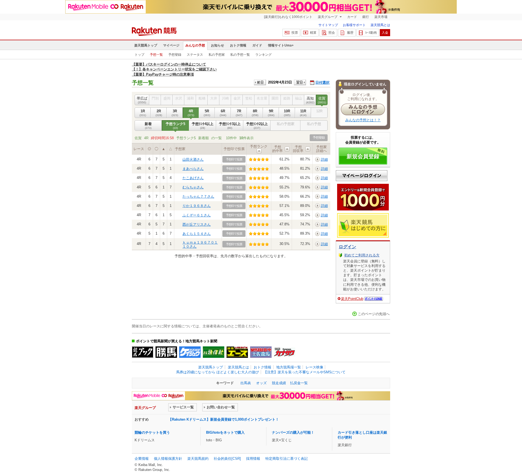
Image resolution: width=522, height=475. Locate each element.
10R (287, 112)
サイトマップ (328, 25)
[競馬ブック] (142, 352)
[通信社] (213, 352)
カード (352, 17)
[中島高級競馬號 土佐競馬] (261, 352)
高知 (310, 100)
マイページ (171, 45)
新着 (148, 125)
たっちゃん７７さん (198, 196)
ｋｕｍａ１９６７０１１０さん (200, 244)
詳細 (324, 159)
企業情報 (142, 459)
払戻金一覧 (299, 383)
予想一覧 (156, 55)
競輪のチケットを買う (152, 432)
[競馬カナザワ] (284, 352)
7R (239, 112)
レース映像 (314, 367)
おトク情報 (238, 45)
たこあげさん (193, 178)
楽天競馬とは (380, 25)
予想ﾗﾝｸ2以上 (257, 125)
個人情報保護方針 (168, 459)
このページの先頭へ (374, 314)
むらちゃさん (193, 187)
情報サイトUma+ (281, 45)
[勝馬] (166, 352)
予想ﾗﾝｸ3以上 (230, 125)
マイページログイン (361, 175)
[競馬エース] (237, 352)
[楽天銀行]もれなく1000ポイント (288, 17)
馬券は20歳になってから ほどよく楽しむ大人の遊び (217, 372)
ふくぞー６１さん (196, 215)
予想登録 (174, 55)
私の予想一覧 (240, 55)
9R (271, 112)
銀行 (365, 17)
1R (142, 112)
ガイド (257, 45)
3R (175, 112)
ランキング (263, 55)
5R (207, 112)
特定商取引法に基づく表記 (286, 459)
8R (255, 112)
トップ (139, 55)
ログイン (347, 246)
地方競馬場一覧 (288, 367)
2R (159, 112)
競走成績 (279, 383)
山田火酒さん (193, 159)
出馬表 (245, 383)
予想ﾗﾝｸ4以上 (202, 125)
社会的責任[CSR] (227, 459)
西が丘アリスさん (196, 224)
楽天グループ (328, 17)
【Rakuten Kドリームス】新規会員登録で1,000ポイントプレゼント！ (223, 419)
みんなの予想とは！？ (363, 120)
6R (223, 112)
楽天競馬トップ (145, 45)
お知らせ (217, 45)
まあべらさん (193, 169)
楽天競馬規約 (198, 459)
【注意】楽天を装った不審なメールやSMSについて (304, 372)
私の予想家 (217, 55)
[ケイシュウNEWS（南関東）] (190, 352)
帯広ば (142, 100)
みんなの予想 (195, 45)
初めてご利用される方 (362, 255)
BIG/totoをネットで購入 (225, 432)
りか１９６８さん (196, 206)
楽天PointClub (352, 299)
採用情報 (253, 459)
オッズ (261, 383)
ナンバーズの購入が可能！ (293, 432)
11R (303, 112)
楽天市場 (380, 17)
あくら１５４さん (196, 234)
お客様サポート (354, 25)
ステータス (195, 55)
